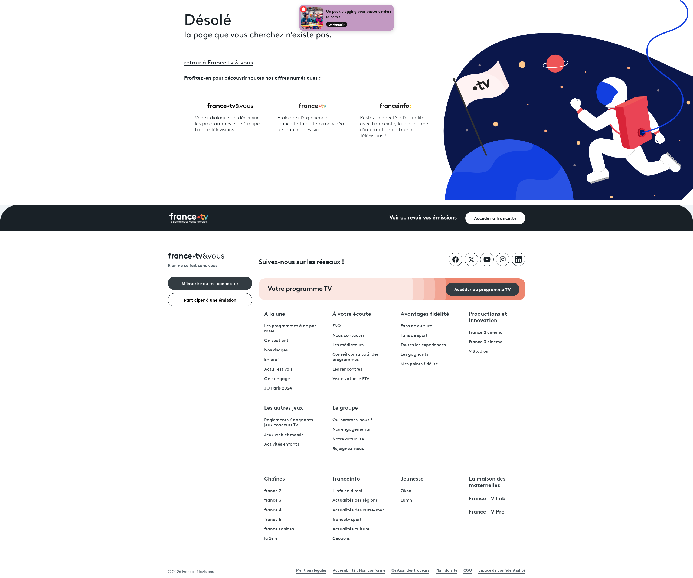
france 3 (272, 500)
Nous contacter (348, 336)
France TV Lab (487, 498)
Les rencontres (347, 369)
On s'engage (277, 379)
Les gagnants (414, 354)
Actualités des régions (355, 500)
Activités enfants (281, 444)
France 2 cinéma (486, 333)
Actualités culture (351, 529)
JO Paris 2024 (278, 388)
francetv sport (347, 520)
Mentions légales (311, 570)
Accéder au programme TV (482, 289)
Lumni (407, 500)
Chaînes (274, 478)
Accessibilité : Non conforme (359, 570)
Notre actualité (348, 439)
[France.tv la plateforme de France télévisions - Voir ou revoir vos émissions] (189, 218)
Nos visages (276, 350)
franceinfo (346, 478)
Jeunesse (412, 478)
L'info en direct (347, 491)
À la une (274, 313)
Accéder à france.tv (495, 218)
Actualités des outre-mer (358, 510)
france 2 (272, 491)
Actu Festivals (278, 369)
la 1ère (271, 539)
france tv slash (279, 529)
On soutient (276, 341)
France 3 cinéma (486, 342)
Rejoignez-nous (348, 449)
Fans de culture (416, 326)
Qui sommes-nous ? (352, 420)
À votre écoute (351, 313)
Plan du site (446, 570)
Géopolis (341, 539)
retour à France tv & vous (218, 63)
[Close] (392, 6)
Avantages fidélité (425, 313)
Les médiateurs (348, 345)
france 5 (272, 520)
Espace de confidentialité (501, 570)
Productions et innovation (488, 316)
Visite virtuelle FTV (350, 379)
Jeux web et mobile (284, 435)
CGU (467, 570)
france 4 (273, 510)
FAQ (336, 326)
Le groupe (345, 407)
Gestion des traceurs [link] (410, 570)
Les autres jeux (283, 407)
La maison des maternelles (487, 481)
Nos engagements (351, 429)
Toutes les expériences (423, 345)
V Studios (478, 352)
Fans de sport (414, 336)
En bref (271, 360)
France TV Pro (487, 511)
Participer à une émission (210, 299)
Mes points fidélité (419, 364)
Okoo (406, 491)
